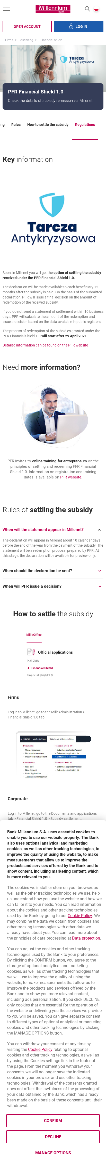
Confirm (53, 1120)
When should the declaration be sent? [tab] (37, 570)
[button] (87, 9)
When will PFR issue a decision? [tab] (32, 586)
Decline (53, 1136)
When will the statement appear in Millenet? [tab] (43, 529)
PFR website (70, 477)
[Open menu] (7, 9)
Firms (9, 40)
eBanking (26, 40)
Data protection (86, 938)
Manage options (53, 1152)
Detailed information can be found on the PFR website (45, 345)
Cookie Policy (80, 915)
